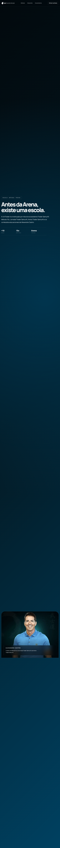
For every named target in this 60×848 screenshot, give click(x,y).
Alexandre (30, 3)
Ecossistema (38, 3)
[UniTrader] (8, 3)
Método (23, 3)
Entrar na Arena (53, 3)
